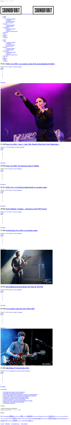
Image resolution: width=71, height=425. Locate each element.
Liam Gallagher (6, 418)
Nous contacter (24, 423)
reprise (68, 418)
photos (55, 418)
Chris (14, 66)
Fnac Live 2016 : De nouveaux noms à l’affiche (22, 166)
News (10, 66)
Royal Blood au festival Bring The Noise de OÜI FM (24, 287)
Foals (55, 416)
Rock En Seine (10, 420)
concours (34, 416)
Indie (67, 416)
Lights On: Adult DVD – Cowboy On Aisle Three (14, 399)
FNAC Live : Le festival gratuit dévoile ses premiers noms (26, 187)
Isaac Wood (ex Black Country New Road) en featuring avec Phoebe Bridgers (20, 394)
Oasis (47, 418)
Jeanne (14, 312)
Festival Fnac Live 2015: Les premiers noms (21, 230)
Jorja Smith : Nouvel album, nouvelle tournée (13, 393)
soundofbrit (19, 420)
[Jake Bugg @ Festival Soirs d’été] (27, 365)
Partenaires (7, 423)
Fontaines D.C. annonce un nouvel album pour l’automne (15, 397)
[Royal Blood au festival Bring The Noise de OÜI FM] (27, 283)
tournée (26, 420)
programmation (62, 418)
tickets (23, 420)
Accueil (2, 423)
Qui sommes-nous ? (15, 423)
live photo (18, 418)
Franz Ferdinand (61, 416)
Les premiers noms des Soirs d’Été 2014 (20, 309)
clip (21, 416)
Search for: (3, 410)
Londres (26, 418)
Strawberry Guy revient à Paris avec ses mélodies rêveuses (16, 398)
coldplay (24, 416)
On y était (17, 370)
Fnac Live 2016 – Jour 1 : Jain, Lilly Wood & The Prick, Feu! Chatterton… (32, 144)
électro (33, 420)
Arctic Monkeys (17, 416)
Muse (30, 418)
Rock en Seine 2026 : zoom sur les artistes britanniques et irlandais (17, 400)
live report (23, 418)
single (15, 420)
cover (37, 416)
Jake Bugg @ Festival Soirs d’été (17, 368)
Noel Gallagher (43, 418)
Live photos (11, 147)
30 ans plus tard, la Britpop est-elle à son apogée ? (14, 392)
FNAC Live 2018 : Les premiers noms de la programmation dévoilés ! (30, 64)
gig (65, 416)
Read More (3, 82)
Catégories (3, 408)
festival (51, 416)
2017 (2, 416)
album (11, 416)
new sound (37, 418)
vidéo (29, 420)
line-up (11, 418)
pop (58, 418)
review (3, 420)
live (14, 418)
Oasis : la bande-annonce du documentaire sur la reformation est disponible (19, 395)
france (58, 416)
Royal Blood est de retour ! (9, 403)
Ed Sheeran (45, 416)
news (32, 418)
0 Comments (19, 66)
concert (29, 416)
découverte (40, 416)
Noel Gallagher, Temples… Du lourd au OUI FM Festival (26, 209)
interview (2, 418)
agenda (7, 416)
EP (48, 416)
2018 (4, 416)
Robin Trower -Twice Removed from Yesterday (13, 402)
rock (6, 420)
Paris (50, 418)
